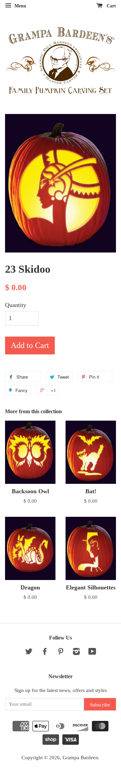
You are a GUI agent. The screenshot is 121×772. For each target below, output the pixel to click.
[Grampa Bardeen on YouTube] (92, 652)
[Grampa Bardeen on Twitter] (29, 652)
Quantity (15, 305)
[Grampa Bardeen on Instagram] (76, 652)
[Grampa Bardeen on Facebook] (44, 652)
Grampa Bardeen (80, 757)
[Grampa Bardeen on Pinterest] (60, 652)
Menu (19, 5)
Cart (110, 5)
